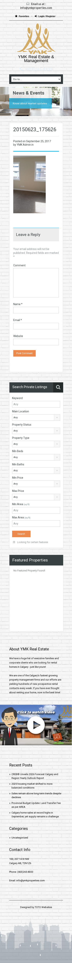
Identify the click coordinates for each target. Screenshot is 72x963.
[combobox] (36, 417)
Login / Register (46, 16)
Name (17, 304)
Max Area (21, 517)
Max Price (18, 490)
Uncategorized (20, 837)
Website (18, 336)
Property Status (21, 424)
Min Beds (17, 451)
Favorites (24, 16)
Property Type (20, 437)
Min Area (21, 504)
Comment (19, 265)
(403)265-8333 (38, 69)
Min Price (17, 477)
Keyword (17, 398)
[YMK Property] (36, 39)
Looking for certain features (32, 542)
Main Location (20, 411)
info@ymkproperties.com (36, 7)
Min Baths (18, 464)
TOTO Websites (43, 907)
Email (17, 320)
